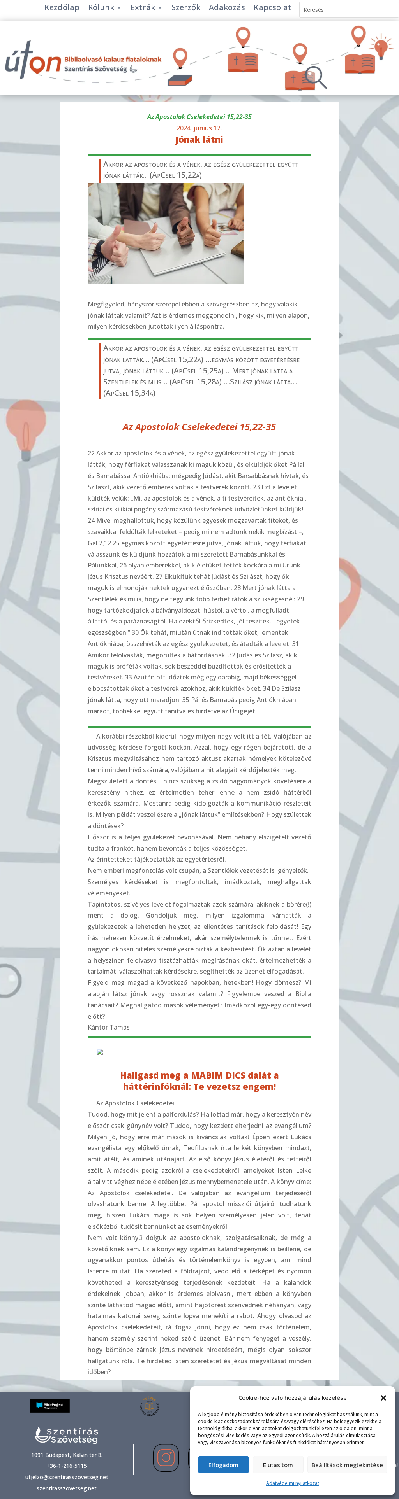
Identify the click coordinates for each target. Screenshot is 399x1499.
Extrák (143, 8)
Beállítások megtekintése (347, 1465)
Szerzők (185, 8)
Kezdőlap (61, 8)
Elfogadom (223, 1465)
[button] (383, 1398)
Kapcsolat (272, 8)
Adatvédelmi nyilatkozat (292, 1483)
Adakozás (227, 8)
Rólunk (101, 8)
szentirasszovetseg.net (67, 1488)
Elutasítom (278, 1465)
